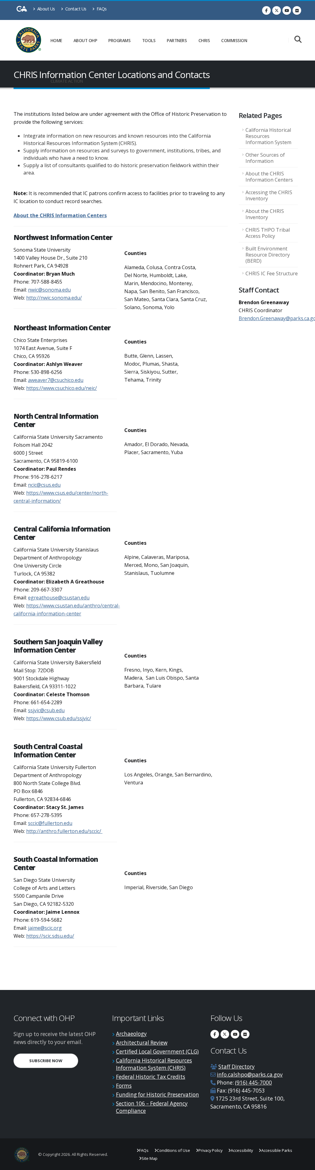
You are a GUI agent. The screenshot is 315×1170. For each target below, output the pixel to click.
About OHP (85, 40)
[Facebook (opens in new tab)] (266, 10)
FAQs (101, 9)
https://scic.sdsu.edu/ (50, 935)
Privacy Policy (210, 1150)
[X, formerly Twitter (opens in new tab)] (276, 10)
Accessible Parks (276, 1150)
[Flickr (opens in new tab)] (297, 10)
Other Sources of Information (265, 157)
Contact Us (75, 9)
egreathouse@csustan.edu (59, 597)
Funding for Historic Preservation (157, 1094)
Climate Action (66, 81)
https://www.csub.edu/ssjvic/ (58, 718)
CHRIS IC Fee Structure (271, 273)
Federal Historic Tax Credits (150, 1076)
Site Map (150, 1158)
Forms (124, 1085)
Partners (177, 40)
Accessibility (242, 1150)
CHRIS (204, 40)
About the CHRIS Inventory (264, 214)
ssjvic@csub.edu (46, 710)
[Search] (297, 39)
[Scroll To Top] (304, 1163)
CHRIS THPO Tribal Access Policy (267, 232)
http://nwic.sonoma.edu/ (54, 297)
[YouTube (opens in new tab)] (286, 10)
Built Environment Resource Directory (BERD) (267, 254)
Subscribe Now (53, 1060)
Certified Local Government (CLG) (157, 1051)
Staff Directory (236, 1066)
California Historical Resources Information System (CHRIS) (154, 1064)
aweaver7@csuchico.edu (55, 380)
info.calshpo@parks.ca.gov (250, 1074)
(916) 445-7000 (253, 1082)
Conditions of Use (173, 1150)
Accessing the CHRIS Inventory (268, 195)
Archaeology (131, 1033)
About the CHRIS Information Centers (60, 215)
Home (56, 40)
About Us (45, 9)
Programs (119, 40)
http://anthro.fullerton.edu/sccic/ (64, 831)
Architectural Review (141, 1042)
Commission (234, 40)
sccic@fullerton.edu (50, 823)
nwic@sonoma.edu (49, 289)
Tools (149, 40)
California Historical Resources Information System (268, 136)
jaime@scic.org (45, 928)
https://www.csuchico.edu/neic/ (61, 388)
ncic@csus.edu (44, 484)
